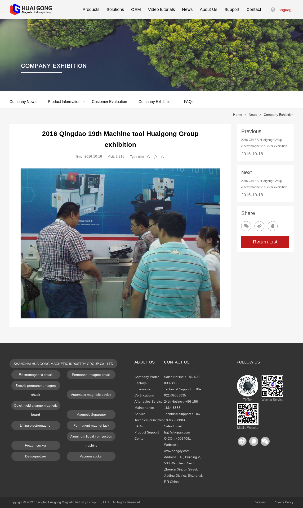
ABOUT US (144, 362)
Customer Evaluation (109, 102)
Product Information (64, 102)
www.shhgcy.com (177, 451)
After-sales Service (148, 401)
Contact (253, 9)
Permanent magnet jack (91, 425)
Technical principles (149, 420)
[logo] (30, 9)
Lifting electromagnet (35, 425)
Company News (22, 102)
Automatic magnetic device (91, 394)
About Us (208, 9)
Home (237, 115)
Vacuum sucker (91, 456)
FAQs (188, 102)
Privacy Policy (284, 502)
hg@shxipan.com (177, 432)
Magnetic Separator (91, 414)
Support (231, 9)
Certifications (144, 395)
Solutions (115, 9)
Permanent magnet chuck (91, 375)
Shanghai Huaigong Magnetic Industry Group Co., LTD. (72, 502)
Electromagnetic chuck (36, 375)
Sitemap (260, 502)
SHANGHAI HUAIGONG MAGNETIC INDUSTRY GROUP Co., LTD (63, 364)
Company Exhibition (155, 102)
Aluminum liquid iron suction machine (91, 437)
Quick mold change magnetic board (36, 407)
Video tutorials (161, 9)
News (187, 9)
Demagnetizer (35, 456)
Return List (265, 241)
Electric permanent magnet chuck (35, 387)
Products (91, 9)
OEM (136, 9)
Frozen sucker (35, 445)
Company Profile (146, 377)
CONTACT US (176, 362)
